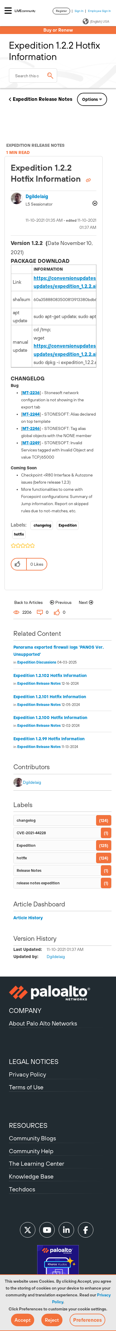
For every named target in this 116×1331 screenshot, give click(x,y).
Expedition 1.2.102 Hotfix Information (50, 675)
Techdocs (22, 1189)
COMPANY (25, 1010)
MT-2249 (31, 442)
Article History (28, 917)
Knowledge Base (31, 1176)
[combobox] (33, 75)
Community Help (31, 1151)
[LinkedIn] (66, 1230)
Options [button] (90, 99)
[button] (22, 1320)
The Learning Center (36, 1163)
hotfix (19, 534)
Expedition (68, 525)
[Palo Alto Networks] (58, 992)
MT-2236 (31, 392)
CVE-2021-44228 (31, 833)
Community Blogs (32, 1138)
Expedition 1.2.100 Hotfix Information (50, 717)
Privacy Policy (27, 1074)
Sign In (79, 11)
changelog (42, 525)
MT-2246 (31, 428)
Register (61, 11)
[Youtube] (47, 1230)
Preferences (87, 1320)
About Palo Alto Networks (43, 1023)
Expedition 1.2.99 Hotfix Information (48, 738)
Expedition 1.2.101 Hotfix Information (49, 696)
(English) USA (99, 21)
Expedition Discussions (36, 662)
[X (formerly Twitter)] (27, 1230)
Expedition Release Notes (42, 99)
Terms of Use (26, 1087)
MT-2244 (31, 414)
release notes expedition (38, 883)
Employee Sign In (99, 11)
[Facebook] (85, 1230)
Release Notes (29, 870)
